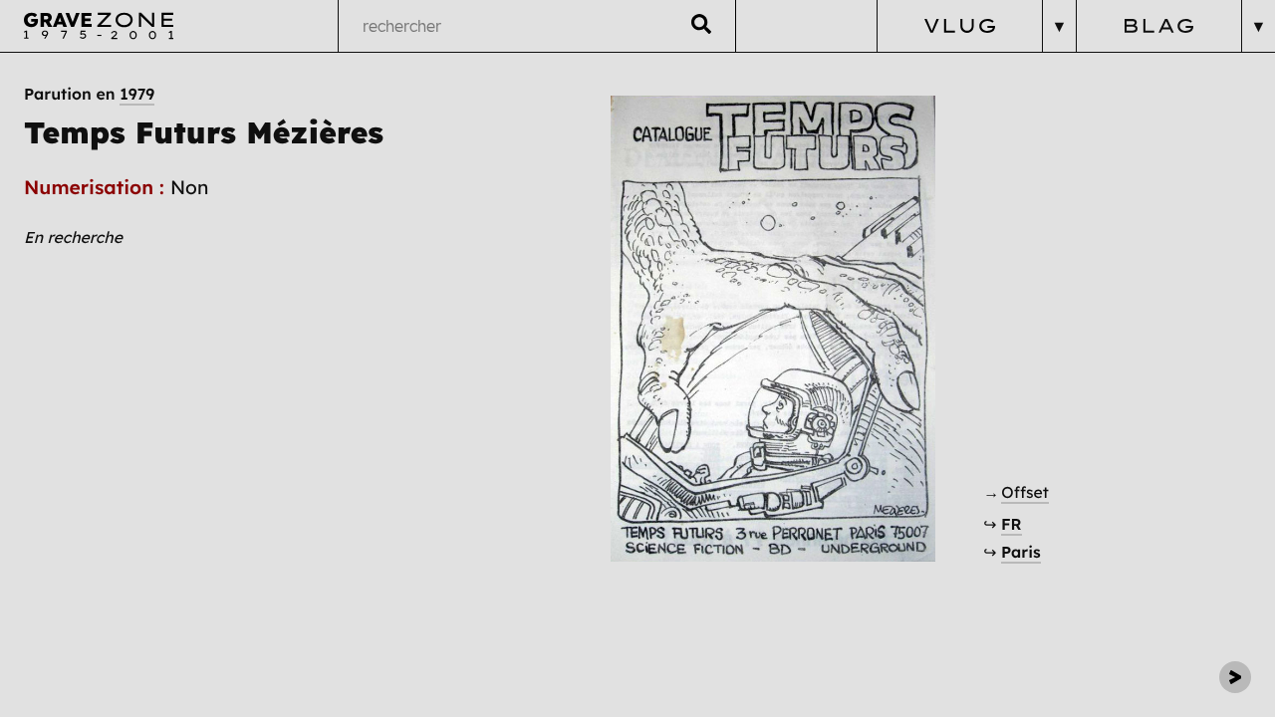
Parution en (89, 94)
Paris (1021, 552)
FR (1011, 524)
